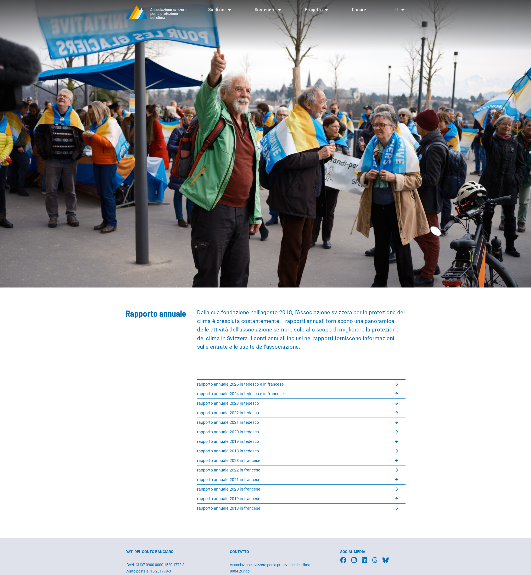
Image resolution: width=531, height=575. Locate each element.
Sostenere (266, 9)
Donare (359, 9)
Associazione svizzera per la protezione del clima (270, 565)
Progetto (314, 9)
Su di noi (217, 9)
